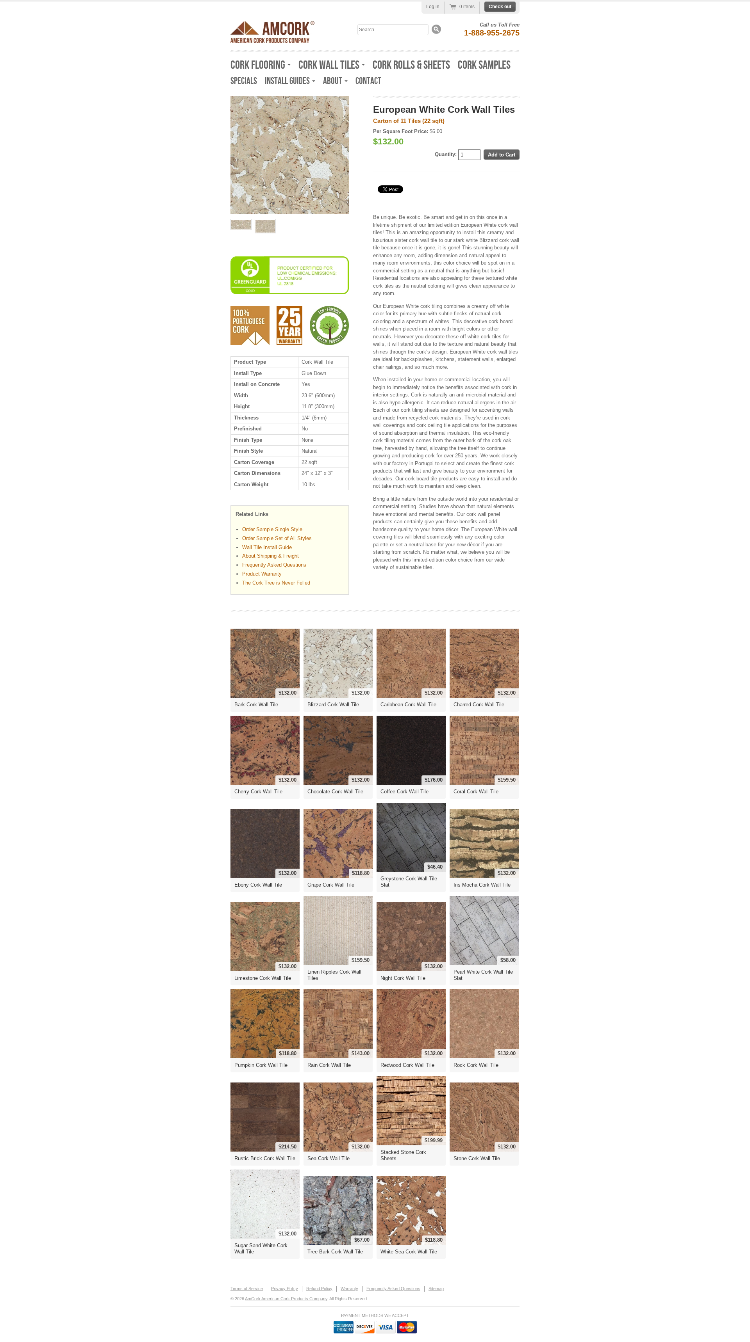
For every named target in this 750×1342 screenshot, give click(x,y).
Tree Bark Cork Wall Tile (335, 1252)
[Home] (272, 41)
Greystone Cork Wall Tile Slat (408, 882)
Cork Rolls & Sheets (411, 65)
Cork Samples (484, 65)
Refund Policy (319, 1288)
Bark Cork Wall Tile (256, 704)
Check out (500, 6)
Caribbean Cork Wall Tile (408, 704)
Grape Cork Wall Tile (330, 885)
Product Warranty (262, 574)
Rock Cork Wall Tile (476, 1065)
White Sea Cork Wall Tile (408, 1252)
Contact (368, 81)
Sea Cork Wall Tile (328, 1158)
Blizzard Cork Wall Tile (333, 704)
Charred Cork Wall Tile (479, 704)
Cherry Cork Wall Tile (258, 792)
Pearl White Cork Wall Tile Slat (483, 975)
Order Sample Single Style (272, 529)
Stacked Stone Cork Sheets (403, 1155)
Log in (432, 6)
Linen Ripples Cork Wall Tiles (334, 975)
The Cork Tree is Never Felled (276, 583)
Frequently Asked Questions (274, 565)
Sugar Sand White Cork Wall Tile (261, 1248)
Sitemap (436, 1288)
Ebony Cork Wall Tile (258, 885)
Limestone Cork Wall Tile (262, 978)
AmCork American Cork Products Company (286, 1298)
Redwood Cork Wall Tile (407, 1065)
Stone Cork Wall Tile (477, 1158)
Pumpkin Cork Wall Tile (261, 1065)
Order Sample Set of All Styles (277, 538)
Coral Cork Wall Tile (476, 792)
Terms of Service (246, 1288)
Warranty (349, 1288)
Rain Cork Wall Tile (329, 1065)
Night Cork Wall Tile (402, 978)
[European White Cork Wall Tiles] (241, 224)
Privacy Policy (284, 1288)
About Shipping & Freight (270, 556)
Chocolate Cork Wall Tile (335, 792)
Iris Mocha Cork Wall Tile (482, 885)
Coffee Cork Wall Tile (404, 792)
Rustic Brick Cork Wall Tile (264, 1158)
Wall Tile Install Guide (267, 547)
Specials (243, 81)
